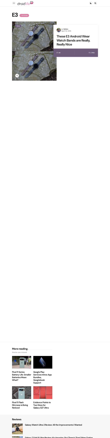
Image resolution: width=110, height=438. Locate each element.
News (18, 26)
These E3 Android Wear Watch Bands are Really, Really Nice (73, 40)
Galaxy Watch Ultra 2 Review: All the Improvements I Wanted (53, 425)
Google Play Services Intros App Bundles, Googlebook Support (42, 377)
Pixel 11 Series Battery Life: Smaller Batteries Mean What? (21, 376)
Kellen (66, 29)
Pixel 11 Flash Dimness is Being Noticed (20, 405)
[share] (17, 75)
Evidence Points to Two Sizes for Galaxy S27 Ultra (42, 405)
